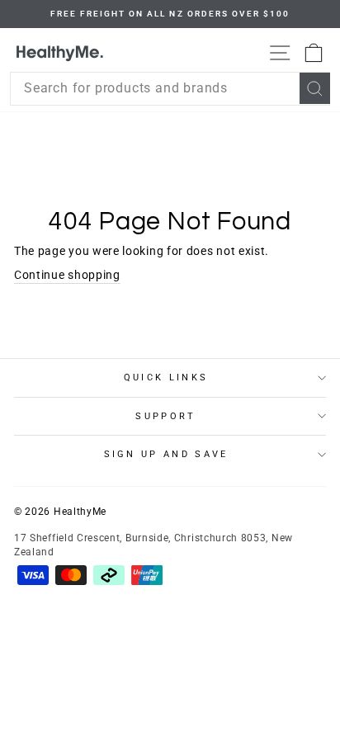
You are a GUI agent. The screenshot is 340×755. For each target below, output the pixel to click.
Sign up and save (166, 454)
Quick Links (166, 377)
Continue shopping (67, 274)
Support (165, 416)
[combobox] (170, 88)
